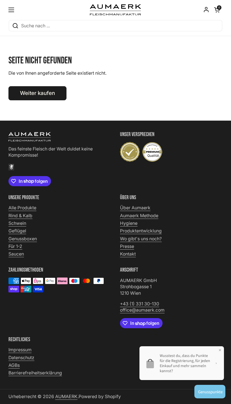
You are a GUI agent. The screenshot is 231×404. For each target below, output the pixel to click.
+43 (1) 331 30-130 (139, 304)
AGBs (14, 365)
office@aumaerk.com (142, 310)
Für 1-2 (15, 246)
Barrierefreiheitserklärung (35, 373)
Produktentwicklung (141, 231)
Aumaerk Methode (139, 215)
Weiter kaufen (37, 93)
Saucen (16, 254)
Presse (127, 246)
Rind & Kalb (20, 215)
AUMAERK (66, 396)
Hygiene (128, 223)
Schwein (17, 223)
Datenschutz (21, 357)
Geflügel (17, 231)
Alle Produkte (22, 207)
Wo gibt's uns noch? (141, 238)
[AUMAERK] (115, 9)
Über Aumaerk (135, 207)
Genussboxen (22, 238)
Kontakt (128, 254)
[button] (217, 9)
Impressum (20, 349)
